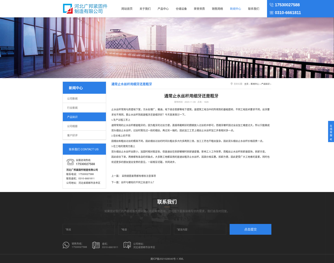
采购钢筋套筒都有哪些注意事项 (138, 175)
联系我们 (253, 9)
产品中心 (163, 9)
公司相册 (72, 126)
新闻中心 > (256, 83)
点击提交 (250, 229)
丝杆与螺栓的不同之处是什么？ (138, 182)
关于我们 (145, 9)
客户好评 (72, 135)
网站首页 (127, 9)
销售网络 (217, 9)
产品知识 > (266, 83)
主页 (246, 83)
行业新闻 (72, 107)
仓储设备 (181, 9)
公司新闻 (72, 98)
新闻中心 (235, 9)
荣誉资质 (199, 9)
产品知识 (72, 117)
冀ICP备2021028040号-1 (164, 258)
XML (181, 258)
